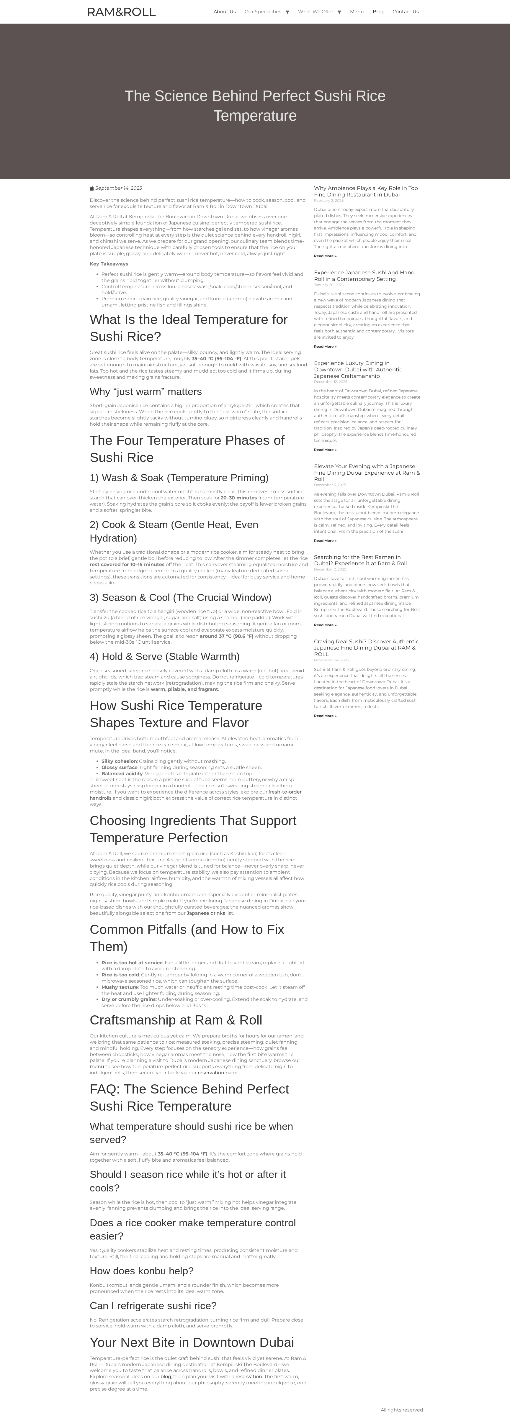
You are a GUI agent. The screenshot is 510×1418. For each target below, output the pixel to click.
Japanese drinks (206, 913)
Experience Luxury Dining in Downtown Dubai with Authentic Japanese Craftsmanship (358, 369)
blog (166, 1376)
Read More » (325, 256)
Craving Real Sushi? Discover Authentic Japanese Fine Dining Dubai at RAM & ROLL (366, 648)
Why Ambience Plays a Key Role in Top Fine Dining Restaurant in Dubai (366, 191)
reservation (249, 1376)
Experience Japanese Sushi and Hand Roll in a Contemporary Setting (364, 275)
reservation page (218, 1073)
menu (97, 1066)
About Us (225, 11)
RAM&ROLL (121, 11)
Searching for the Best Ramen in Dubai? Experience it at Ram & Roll (360, 560)
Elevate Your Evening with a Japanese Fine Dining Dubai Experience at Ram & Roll (367, 473)
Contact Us (406, 11)
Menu (357, 11)
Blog (378, 11)
